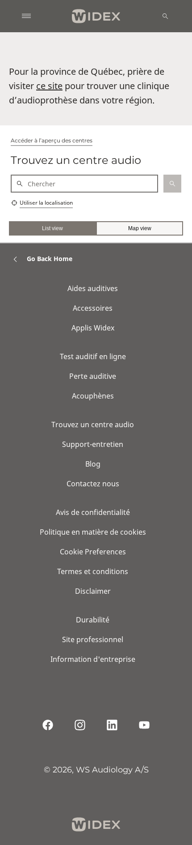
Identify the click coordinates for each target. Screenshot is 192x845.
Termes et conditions (92, 571)
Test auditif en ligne (93, 356)
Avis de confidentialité (93, 512)
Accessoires (93, 308)
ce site (49, 86)
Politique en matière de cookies (93, 532)
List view (52, 228)
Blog (92, 464)
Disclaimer (93, 591)
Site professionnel (92, 639)
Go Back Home (49, 258)
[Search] (165, 16)
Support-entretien (92, 444)
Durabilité (92, 620)
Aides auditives (92, 288)
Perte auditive (92, 376)
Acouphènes (93, 396)
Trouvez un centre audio (92, 424)
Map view (139, 228)
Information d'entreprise (92, 659)
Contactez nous (93, 484)
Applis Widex (92, 328)
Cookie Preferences (93, 552)
